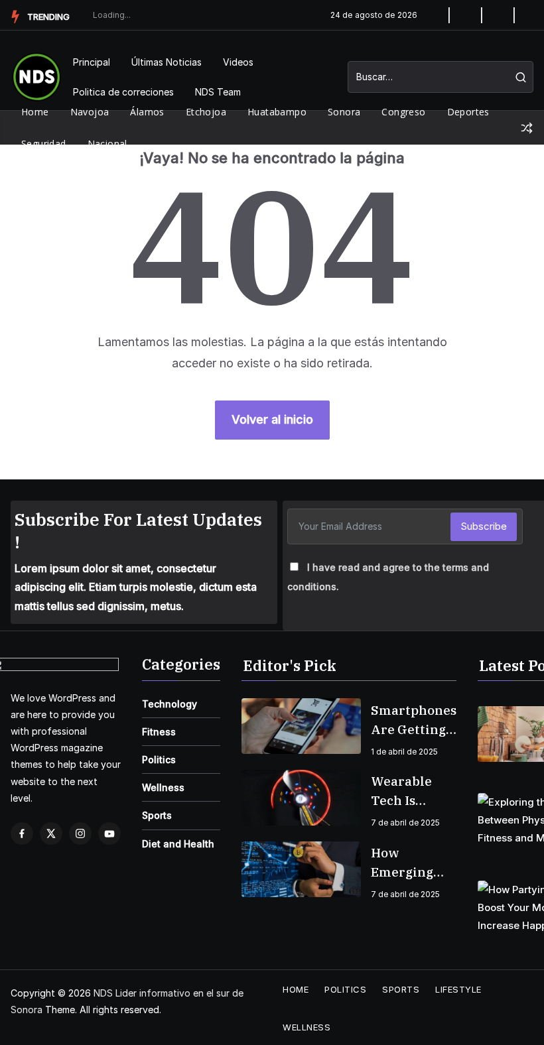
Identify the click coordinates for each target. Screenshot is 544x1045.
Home (35, 111)
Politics (159, 759)
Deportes (468, 111)
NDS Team (218, 91)
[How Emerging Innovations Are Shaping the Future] (301, 869)
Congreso (403, 111)
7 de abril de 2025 (405, 823)
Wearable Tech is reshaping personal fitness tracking (404, 791)
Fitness (159, 731)
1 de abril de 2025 (404, 752)
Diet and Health (178, 843)
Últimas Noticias (166, 62)
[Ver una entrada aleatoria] (526, 128)
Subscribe (483, 526)
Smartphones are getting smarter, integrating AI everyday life (413, 720)
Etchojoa (206, 111)
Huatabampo (276, 111)
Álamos (147, 111)
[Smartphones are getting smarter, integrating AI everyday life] (301, 726)
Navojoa (89, 111)
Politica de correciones (123, 91)
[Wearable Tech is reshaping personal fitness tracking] (301, 798)
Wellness (163, 787)
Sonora (344, 111)
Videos (238, 62)
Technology (169, 703)
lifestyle (458, 989)
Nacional (107, 143)
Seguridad (43, 143)
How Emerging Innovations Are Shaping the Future (410, 863)
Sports (157, 815)
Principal (91, 62)
